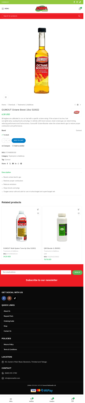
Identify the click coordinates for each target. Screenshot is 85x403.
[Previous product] (75, 105)
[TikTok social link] (80, 2)
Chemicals (11, 105)
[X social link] (10, 163)
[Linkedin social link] (15, 163)
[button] (38, 209)
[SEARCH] (79, 16)
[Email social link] (13, 163)
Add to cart (18, 140)
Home (4, 105)
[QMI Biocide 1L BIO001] (62, 226)
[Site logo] (41, 8)
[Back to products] (77, 105)
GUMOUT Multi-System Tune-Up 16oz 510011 (19, 248)
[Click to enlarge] (5, 97)
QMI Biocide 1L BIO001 (52, 248)
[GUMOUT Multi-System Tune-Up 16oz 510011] (21, 226)
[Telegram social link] (21, 163)
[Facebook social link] (74, 2)
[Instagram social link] (77, 2)
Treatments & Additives (25, 105)
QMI (45, 254)
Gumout (7, 159)
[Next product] (80, 105)
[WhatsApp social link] (18, 163)
